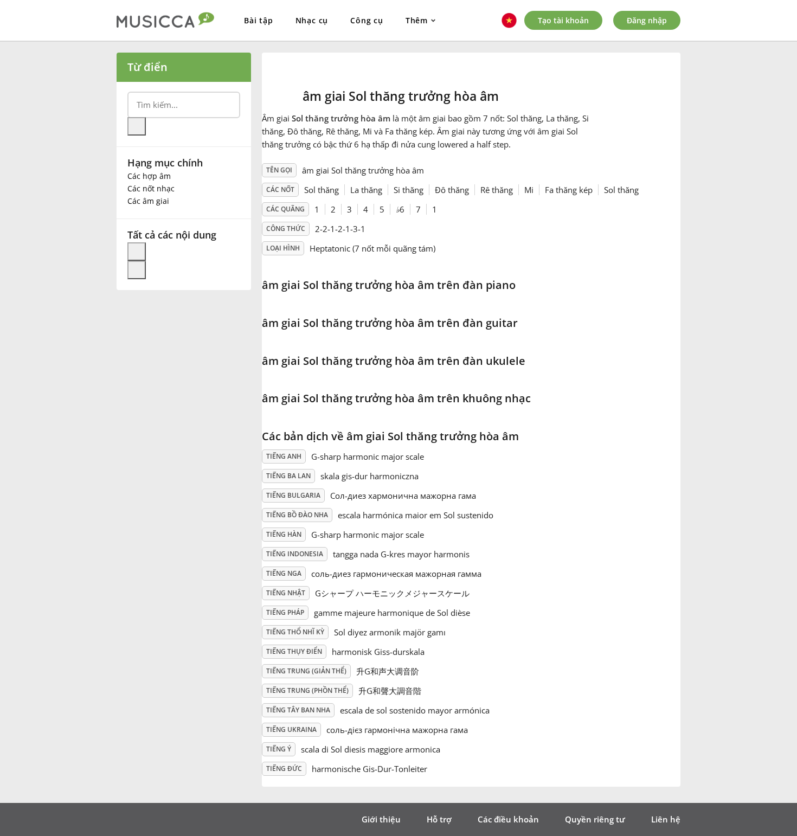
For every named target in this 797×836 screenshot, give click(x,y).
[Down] (136, 270)
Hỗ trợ (439, 819)
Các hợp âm (149, 176)
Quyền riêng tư (595, 819)
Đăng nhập (647, 20)
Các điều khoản (508, 819)
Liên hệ (665, 819)
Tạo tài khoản (563, 20)
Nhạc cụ (312, 20)
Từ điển (147, 67)
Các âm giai (148, 201)
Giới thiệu (381, 819)
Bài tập (258, 20)
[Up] (136, 251)
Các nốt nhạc (151, 188)
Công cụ (366, 20)
